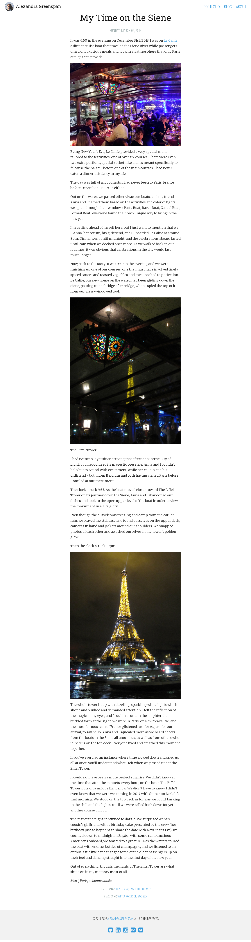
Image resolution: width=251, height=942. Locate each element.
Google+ (142, 896)
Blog (228, 6)
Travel (133, 889)
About (241, 6)
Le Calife (171, 40)
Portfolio (212, 6)
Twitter (121, 896)
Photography (144, 889)
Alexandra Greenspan (38, 6)
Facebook (131, 896)
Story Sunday (121, 889)
